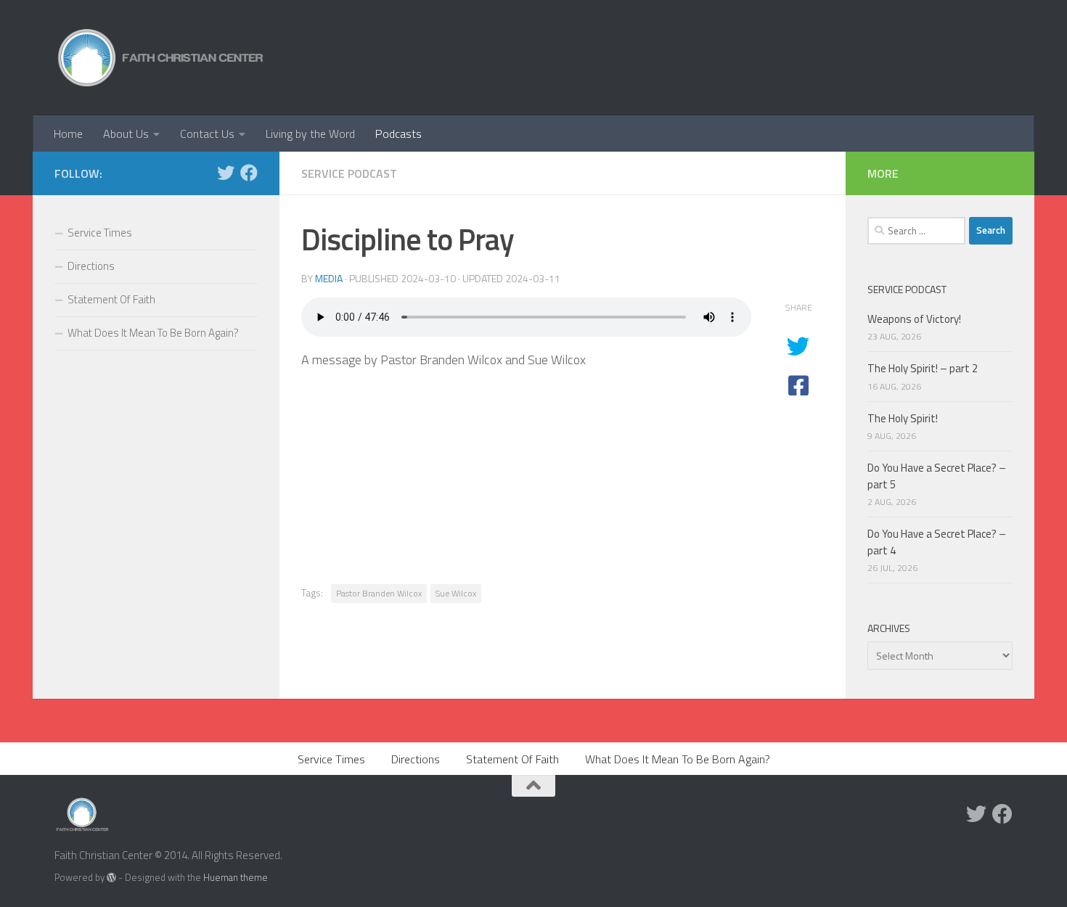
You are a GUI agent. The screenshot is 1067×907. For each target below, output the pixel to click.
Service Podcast (349, 173)
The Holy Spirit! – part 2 (922, 368)
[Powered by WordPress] (111, 877)
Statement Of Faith (111, 299)
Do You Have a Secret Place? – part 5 (936, 476)
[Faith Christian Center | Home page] (160, 57)
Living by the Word (310, 133)
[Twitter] (225, 172)
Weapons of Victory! (914, 319)
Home (68, 133)
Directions (91, 266)
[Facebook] (249, 172)
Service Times (100, 232)
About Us (126, 133)
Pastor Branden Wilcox (379, 593)
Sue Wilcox (456, 593)
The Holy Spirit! (902, 418)
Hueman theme (235, 877)
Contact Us (207, 133)
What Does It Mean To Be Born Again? (153, 332)
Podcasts (398, 133)
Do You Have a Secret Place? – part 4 (936, 542)
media (329, 278)
